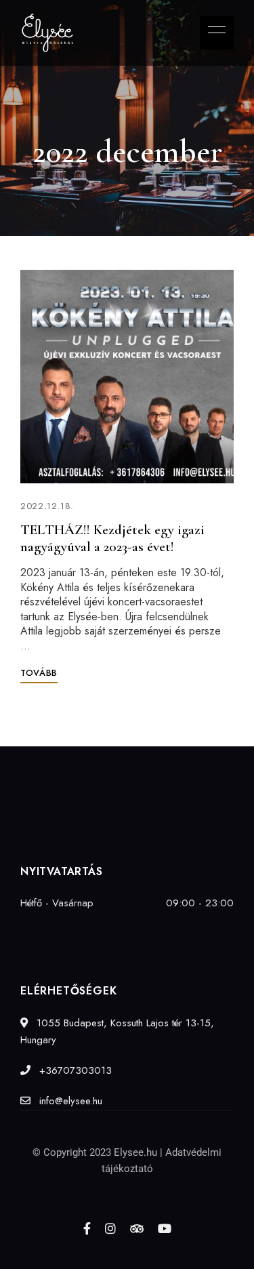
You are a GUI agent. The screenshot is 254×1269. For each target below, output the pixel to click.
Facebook (87, 1228)
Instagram (110, 1228)
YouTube (164, 1228)
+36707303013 (74, 1070)
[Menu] (213, 29)
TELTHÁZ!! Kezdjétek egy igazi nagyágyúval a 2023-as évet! (112, 538)
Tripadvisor (137, 1228)
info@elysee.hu (69, 1100)
